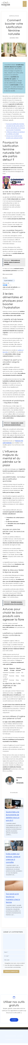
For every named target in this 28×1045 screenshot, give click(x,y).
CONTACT (20, 1036)
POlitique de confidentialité (14, 1039)
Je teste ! (14, 1020)
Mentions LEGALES (10, 1036)
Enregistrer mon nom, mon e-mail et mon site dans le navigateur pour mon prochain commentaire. (15, 965)
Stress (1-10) (6, 283)
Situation (5, 278)
